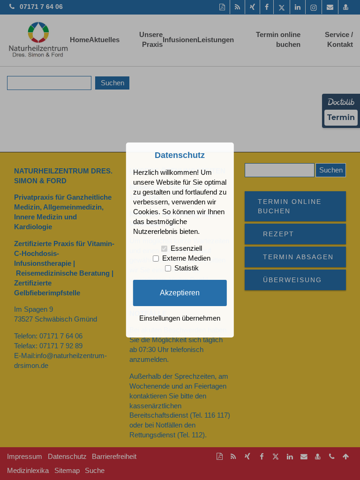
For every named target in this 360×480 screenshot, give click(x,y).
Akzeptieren (180, 292)
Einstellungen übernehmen (179, 318)
